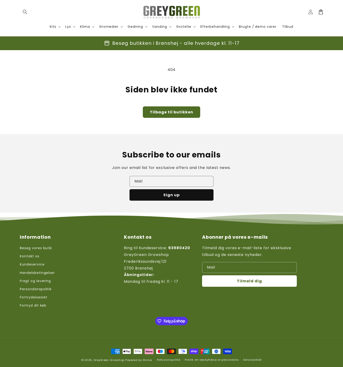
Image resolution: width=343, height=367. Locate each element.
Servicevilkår (252, 360)
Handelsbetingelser (37, 272)
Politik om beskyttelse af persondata (212, 360)
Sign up (171, 195)
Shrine (147, 360)
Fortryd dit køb (33, 305)
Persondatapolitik (36, 289)
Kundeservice (32, 264)
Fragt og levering (35, 281)
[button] (25, 12)
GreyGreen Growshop (109, 360)
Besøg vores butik (36, 248)
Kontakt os (29, 256)
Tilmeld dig (249, 281)
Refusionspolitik (168, 360)
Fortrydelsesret (33, 297)
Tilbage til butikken (171, 112)
